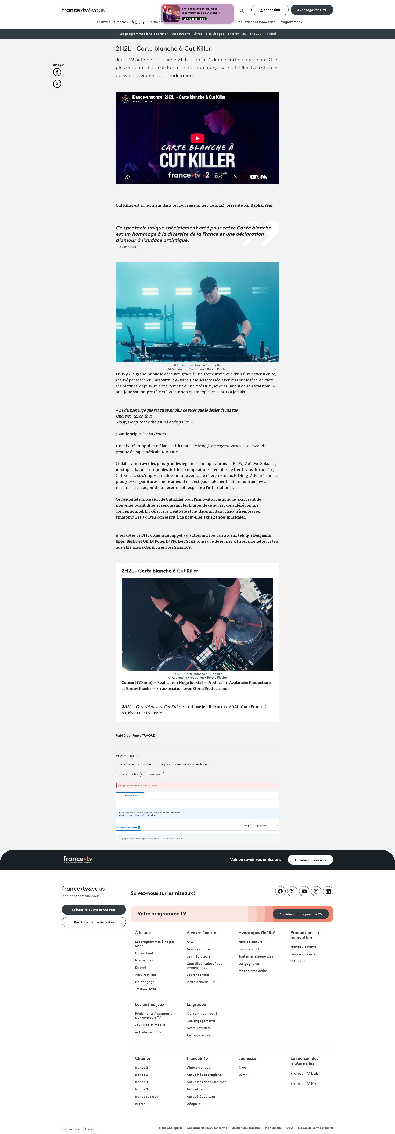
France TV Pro (304, 1083)
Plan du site (273, 1128)
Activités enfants (148, 1032)
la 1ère (140, 1104)
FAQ (190, 942)
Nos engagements (201, 1021)
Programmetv (291, 22)
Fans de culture (251, 942)
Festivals (103, 22)
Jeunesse (247, 1058)
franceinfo (197, 1058)
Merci (271, 34)
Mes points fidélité (253, 971)
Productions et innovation (255, 22)
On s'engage (145, 982)
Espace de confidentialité (315, 1128)
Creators (121, 22)
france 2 (141, 1067)
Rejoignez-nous (199, 1035)
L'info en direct (198, 1067)
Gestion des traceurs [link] (246, 1128)
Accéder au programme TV (300, 914)
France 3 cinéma (303, 954)
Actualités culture (201, 1097)
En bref (233, 34)
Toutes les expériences (256, 956)
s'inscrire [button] (154, 774)
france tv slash (146, 1097)
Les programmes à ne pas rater (143, 34)
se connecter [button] (128, 774)
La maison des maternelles (304, 1060)
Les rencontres (198, 975)
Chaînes (143, 1058)
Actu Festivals (145, 975)
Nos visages (215, 34)
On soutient (180, 34)
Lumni (243, 1075)
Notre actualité (199, 1028)
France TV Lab (304, 1073)
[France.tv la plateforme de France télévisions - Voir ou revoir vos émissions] (78, 860)
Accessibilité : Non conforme (207, 1128)
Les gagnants (249, 964)
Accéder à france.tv (310, 859)
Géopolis (193, 1104)
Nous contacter (199, 949)
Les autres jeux (149, 1004)
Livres (198, 34)
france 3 (141, 1075)
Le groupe (196, 1004)
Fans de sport (249, 949)
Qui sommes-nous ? (202, 1013)
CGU (289, 1128)
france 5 (141, 1089)
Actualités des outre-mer (206, 1082)
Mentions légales (170, 1128)
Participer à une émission (94, 922)
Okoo (243, 1067)
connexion (271, 9)
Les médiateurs (198, 956)
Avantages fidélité (312, 9)
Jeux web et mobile (150, 1025)
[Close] (233, 4)
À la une (138, 22)
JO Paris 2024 (253, 34)
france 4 (141, 1082)
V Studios (297, 961)
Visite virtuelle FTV (201, 982)
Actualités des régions (204, 1075)
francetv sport (198, 1089)
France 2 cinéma (303, 947)
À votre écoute (201, 932)
